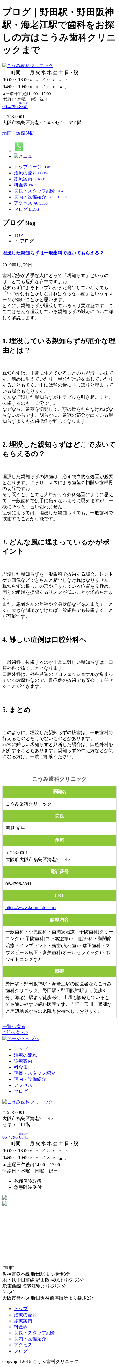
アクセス (23, 1085)
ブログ (21, 1091)
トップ (21, 1049)
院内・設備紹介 (30, 1079)
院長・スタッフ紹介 (34, 1073)
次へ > (21, 1032)
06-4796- (15, 106)
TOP (18, 235)
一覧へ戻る (13, 1026)
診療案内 (23, 1061)
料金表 (21, 1067)
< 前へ (8, 1032)
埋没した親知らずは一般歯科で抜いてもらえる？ (53, 252)
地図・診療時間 (18, 133)
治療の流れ (25, 1055)
